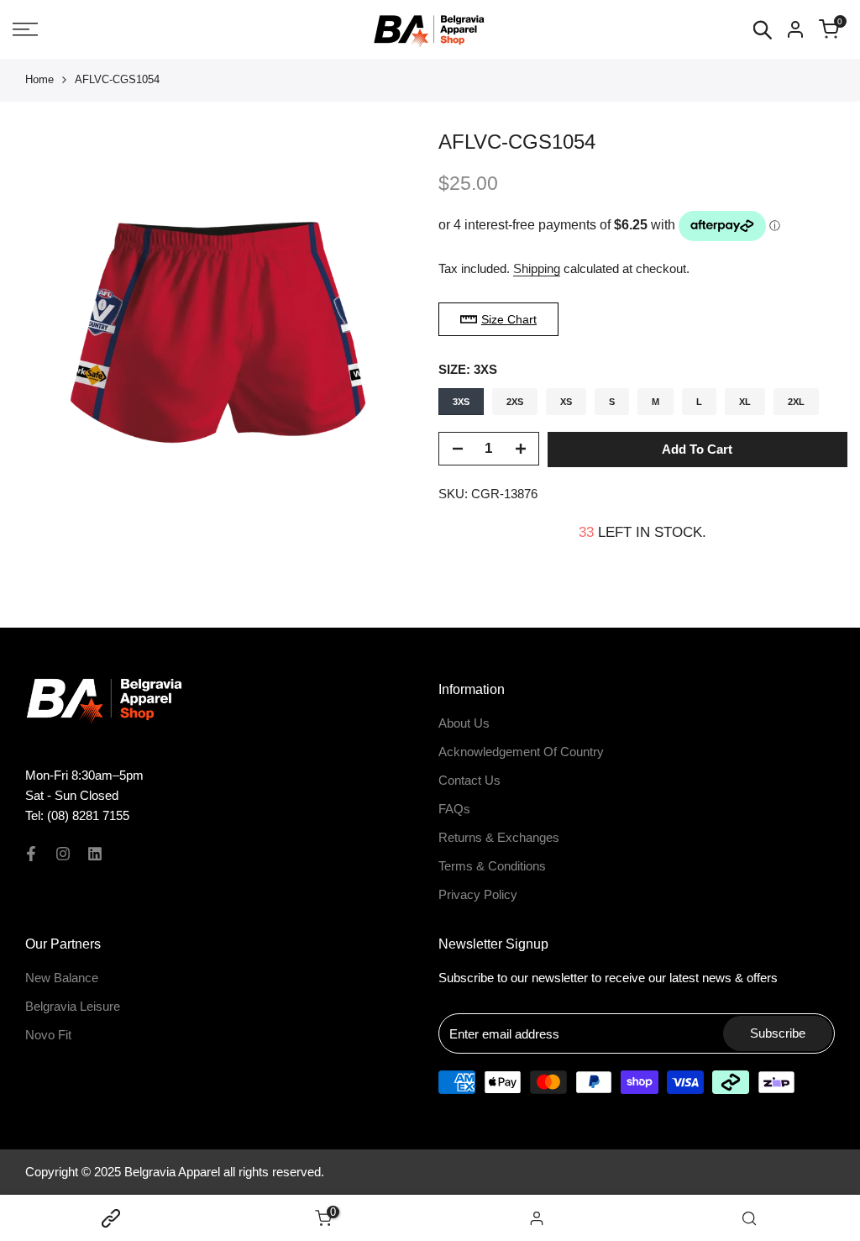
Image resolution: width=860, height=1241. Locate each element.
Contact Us (469, 780)
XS (566, 402)
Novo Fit (48, 1035)
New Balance (61, 977)
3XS (461, 402)
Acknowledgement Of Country (521, 751)
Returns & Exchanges (498, 837)
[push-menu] (25, 29)
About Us (464, 723)
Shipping (536, 268)
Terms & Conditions (492, 866)
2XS (514, 402)
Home (39, 79)
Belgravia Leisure (72, 1006)
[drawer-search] (762, 29)
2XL (796, 402)
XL (745, 402)
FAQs (454, 809)
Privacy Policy (477, 894)
